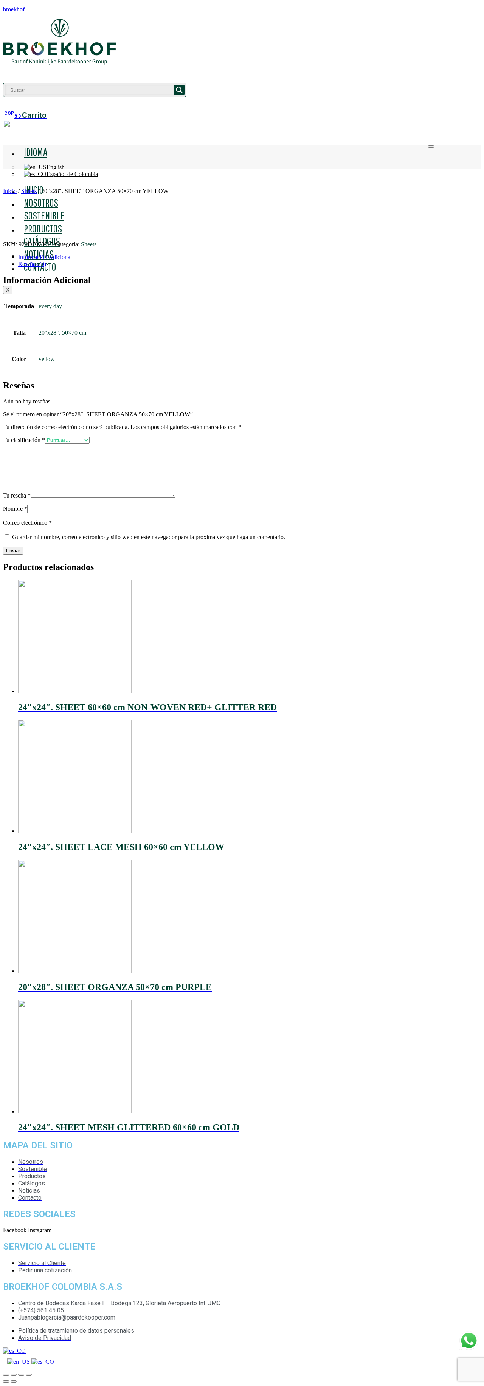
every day (50, 306)
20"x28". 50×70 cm (62, 332)
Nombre (15, 508)
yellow (47, 359)
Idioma (35, 151)
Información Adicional (45, 257)
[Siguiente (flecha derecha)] (14, 1381)
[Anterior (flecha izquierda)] (6, 1381)
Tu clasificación (24, 440)
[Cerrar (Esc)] (6, 1375)
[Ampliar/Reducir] (29, 1375)
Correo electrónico (27, 522)
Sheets (29, 191)
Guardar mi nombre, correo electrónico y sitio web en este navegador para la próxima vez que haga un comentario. (148, 537)
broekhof (14, 9)
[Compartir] (14, 1375)
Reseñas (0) (32, 264)
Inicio (10, 191)
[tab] (249, 257)
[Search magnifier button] (179, 90)
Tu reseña (17, 495)
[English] (19, 1361)
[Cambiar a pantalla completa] (21, 1375)
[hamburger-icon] (431, 146)
